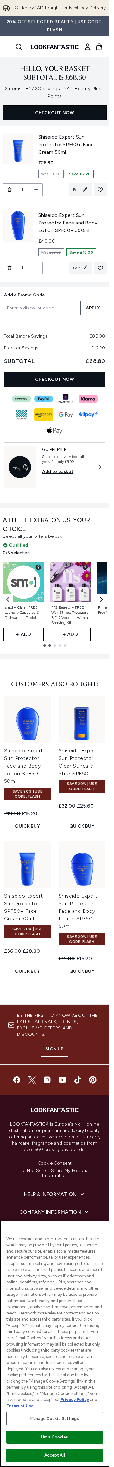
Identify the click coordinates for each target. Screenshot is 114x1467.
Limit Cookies (54, 1437)
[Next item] (102, 599)
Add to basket (58, 471)
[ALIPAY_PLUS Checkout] (88, 414)
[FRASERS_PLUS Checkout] (66, 399)
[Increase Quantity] (36, 189)
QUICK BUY (27, 826)
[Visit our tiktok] (77, 1079)
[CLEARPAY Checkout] (21, 399)
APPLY (93, 308)
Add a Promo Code (24, 295)
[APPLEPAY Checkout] (55, 430)
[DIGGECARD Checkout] (21, 414)
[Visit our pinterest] (92, 1079)
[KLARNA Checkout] (88, 399)
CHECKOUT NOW (54, 112)
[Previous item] (8, 599)
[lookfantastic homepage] (55, 47)
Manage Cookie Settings (54, 1418)
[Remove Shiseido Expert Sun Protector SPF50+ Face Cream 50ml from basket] (9, 189)
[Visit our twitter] (32, 1079)
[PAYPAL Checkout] (44, 399)
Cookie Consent (55, 1163)
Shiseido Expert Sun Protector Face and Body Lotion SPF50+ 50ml (23, 766)
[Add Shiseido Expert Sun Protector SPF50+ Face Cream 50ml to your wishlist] (100, 189)
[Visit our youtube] (62, 1079)
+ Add (23, 634)
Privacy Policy (74, 1399)
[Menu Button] (7, 47)
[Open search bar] (19, 47)
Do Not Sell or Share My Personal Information (55, 1173)
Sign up (54, 1049)
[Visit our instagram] (47, 1079)
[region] (54, 1344)
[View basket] (99, 47)
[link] (88, 47)
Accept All (54, 1455)
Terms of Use (20, 1406)
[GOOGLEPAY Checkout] (66, 414)
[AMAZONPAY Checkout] (44, 414)
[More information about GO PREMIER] (99, 467)
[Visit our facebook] (16, 1079)
